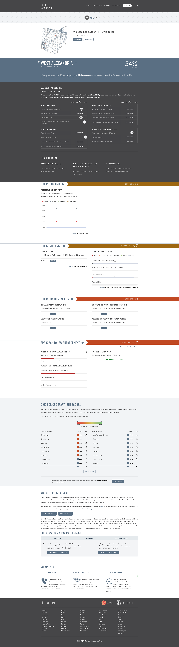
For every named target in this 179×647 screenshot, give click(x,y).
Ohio (90, 17)
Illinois (63, 619)
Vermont (120, 624)
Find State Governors (58, 552)
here (101, 506)
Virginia (120, 622)
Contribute (116, 5)
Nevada (101, 617)
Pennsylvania (103, 628)
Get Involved (128, 602)
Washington (121, 626)
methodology (48, 514)
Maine (82, 612)
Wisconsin (121, 628)
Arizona (44, 617)
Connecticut (46, 624)
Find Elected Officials (108, 552)
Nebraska (83, 631)
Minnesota (83, 617)
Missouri (82, 619)
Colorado (45, 622)
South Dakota (122, 612)
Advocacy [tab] (57, 538)
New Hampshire (103, 610)
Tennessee (121, 615)
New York (101, 619)
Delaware (45, 628)
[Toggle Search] (137, 5)
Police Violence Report (80, 266)
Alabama (44, 612)
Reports (107, 5)
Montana (82, 624)
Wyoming (120, 633)
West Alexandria (57, 62)
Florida (44, 631)
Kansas (63, 624)
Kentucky (64, 626)
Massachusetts (65, 631)
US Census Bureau (82, 233)
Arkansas (45, 615)
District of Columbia (48, 626)
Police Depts (77, 39)
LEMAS (135, 287)
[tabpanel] (89, 548)
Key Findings (97, 5)
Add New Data (118, 481)
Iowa (62, 615)
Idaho (63, 617)
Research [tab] (89, 538)
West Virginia (122, 631)
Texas (120, 617)
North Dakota (84, 628)
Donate (127, 5)
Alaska (44, 610)
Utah (119, 619)
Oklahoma (102, 624)
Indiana (63, 622)
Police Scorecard (47, 6)
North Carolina (84, 626)
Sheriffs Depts (88, 39)
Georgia (63, 610)
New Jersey (102, 612)
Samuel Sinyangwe (88, 509)
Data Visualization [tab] (122, 538)
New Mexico (102, 615)
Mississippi (83, 622)
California (45, 619)
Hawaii (63, 612)
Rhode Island (102, 631)
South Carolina (122, 610)
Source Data (65, 514)
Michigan (83, 615)
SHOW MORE (89, 471)
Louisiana (64, 628)
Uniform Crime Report (111, 287)
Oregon (101, 626)
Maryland (82, 610)
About (88, 5)
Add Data (53, 260)
